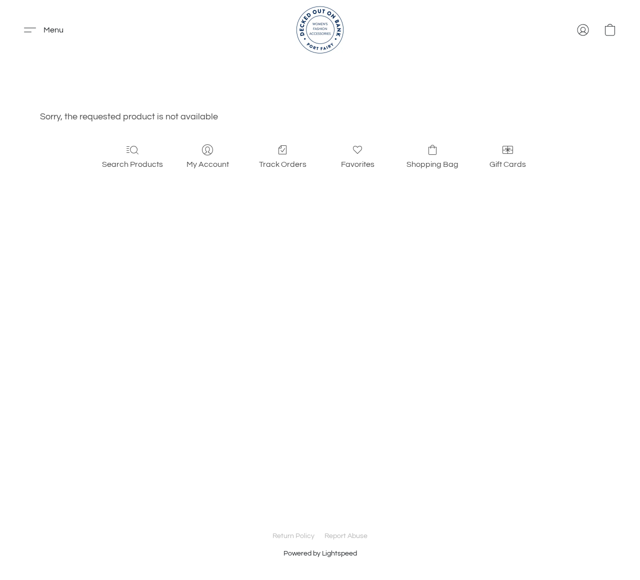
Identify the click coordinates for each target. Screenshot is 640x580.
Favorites (357, 164)
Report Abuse (346, 536)
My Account (207, 164)
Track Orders (282, 164)
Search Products (132, 164)
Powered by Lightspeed (320, 553)
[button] (320, 30)
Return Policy (293, 536)
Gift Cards (508, 164)
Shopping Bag (432, 164)
